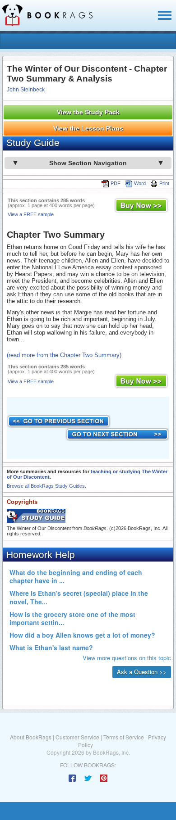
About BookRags (30, 737)
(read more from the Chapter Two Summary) (64, 355)
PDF (115, 183)
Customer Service (77, 737)
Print (164, 183)
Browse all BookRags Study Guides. (46, 486)
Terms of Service (123, 737)
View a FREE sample (31, 214)
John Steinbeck (26, 89)
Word (140, 183)
